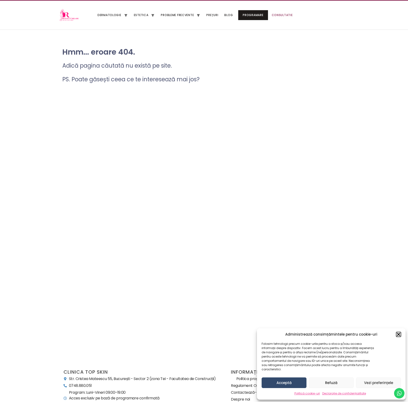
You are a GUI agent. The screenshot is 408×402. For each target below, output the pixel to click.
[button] (398, 334)
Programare (253, 15)
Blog (228, 15)
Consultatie (282, 15)
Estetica (141, 15)
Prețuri (212, 15)
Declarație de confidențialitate (344, 393)
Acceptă (284, 382)
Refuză (331, 382)
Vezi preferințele (378, 382)
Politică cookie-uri (307, 393)
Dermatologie (109, 15)
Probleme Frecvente (177, 15)
